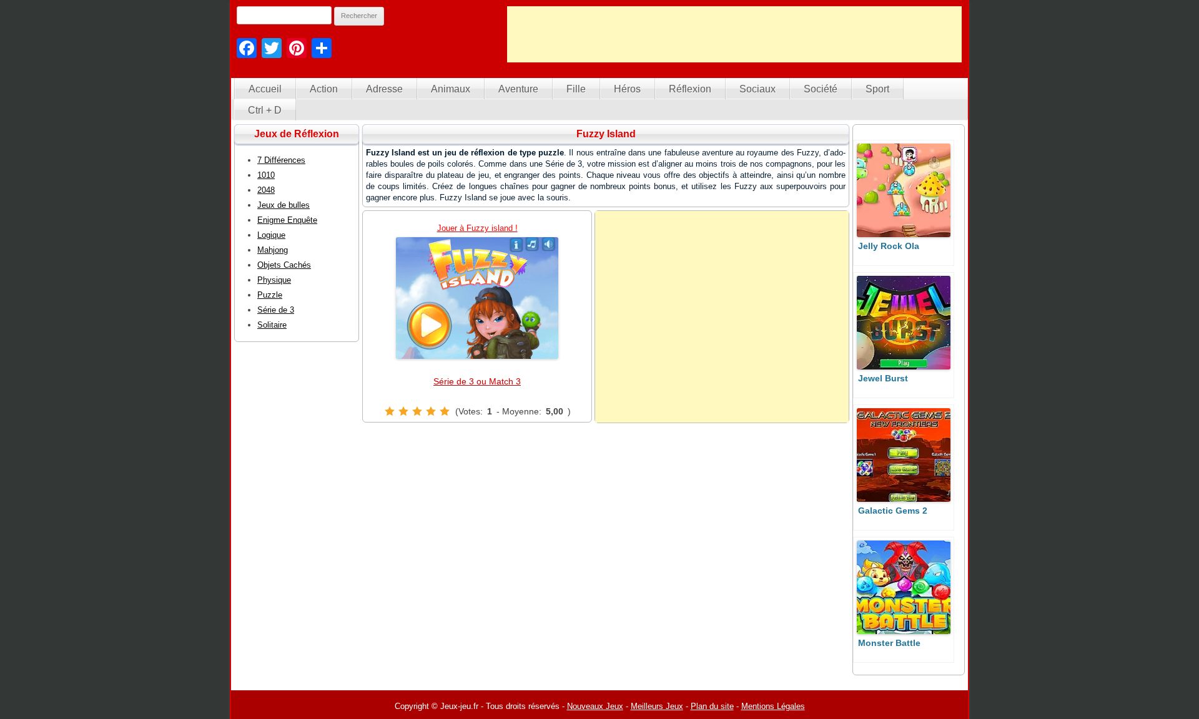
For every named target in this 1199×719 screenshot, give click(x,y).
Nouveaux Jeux (595, 706)
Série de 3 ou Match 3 (477, 381)
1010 (266, 175)
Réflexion (690, 89)
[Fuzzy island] (477, 298)
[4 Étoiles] (431, 411)
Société (820, 89)
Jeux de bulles (283, 205)
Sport (877, 89)
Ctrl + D (265, 110)
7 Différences (281, 160)
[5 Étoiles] (444, 411)
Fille (576, 89)
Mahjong (272, 250)
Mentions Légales (773, 706)
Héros (627, 89)
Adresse (384, 89)
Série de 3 (275, 310)
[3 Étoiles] (417, 411)
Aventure (518, 89)
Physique (274, 280)
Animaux (450, 89)
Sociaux (757, 89)
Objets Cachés (284, 265)
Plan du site (712, 706)
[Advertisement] (734, 34)
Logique (271, 235)
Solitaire (272, 325)
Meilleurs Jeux (657, 706)
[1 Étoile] (389, 411)
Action (324, 89)
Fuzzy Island (606, 134)
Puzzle (269, 295)
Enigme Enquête (287, 220)
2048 (266, 190)
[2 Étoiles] (403, 411)
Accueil (265, 89)
